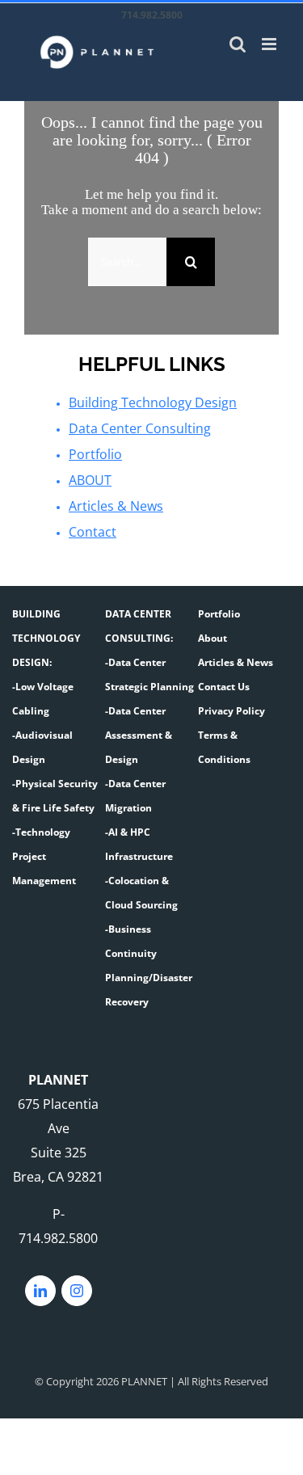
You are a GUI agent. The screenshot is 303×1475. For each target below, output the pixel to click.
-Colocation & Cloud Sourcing (141, 893)
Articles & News (116, 506)
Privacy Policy (231, 711)
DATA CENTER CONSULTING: (139, 626)
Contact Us (224, 686)
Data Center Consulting (140, 428)
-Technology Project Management (44, 856)
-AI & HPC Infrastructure (139, 844)
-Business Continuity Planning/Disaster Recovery (148, 965)
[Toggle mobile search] (237, 44)
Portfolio (95, 454)
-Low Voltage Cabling (43, 699)
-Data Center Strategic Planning (149, 674)
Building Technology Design (153, 402)
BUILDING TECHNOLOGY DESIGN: (46, 638)
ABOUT (90, 480)
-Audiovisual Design (42, 747)
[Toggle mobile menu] (270, 44)
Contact (92, 532)
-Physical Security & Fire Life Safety (55, 796)
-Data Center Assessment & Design (138, 735)
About (212, 638)
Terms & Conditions (224, 747)
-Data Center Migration (135, 796)
